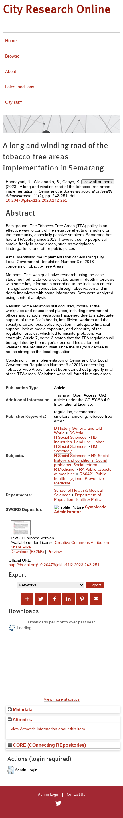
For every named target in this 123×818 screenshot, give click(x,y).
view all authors (98, 181)
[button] (10, 770)
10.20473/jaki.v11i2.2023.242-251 (36, 200)
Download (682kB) (27, 551)
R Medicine (64, 469)
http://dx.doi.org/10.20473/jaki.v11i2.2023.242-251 (54, 564)
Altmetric (22, 719)
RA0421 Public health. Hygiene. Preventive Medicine (80, 478)
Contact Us (76, 795)
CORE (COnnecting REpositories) (49, 745)
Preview (54, 551)
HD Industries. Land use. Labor (79, 439)
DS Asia (76, 433)
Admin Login (48, 795)
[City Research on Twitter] (58, 803)
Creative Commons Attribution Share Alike (60, 544)
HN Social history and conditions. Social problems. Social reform (81, 460)
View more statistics (62, 699)
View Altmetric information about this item (48, 729)
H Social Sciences (70, 437)
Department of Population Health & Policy (78, 497)
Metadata (22, 709)
